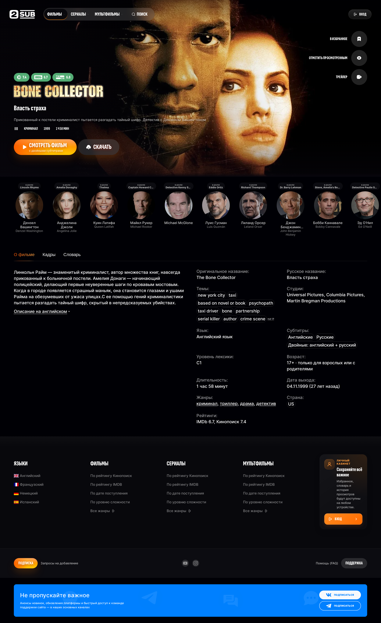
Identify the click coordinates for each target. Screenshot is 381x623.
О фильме (24, 254)
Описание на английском (40, 311)
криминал (206, 403)
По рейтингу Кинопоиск (111, 476)
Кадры (49, 254)
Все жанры (100, 511)
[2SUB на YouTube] (185, 563)
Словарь (72, 254)
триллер (229, 403)
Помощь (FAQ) (327, 563)
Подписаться (344, 594)
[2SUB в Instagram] (195, 563)
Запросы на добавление (59, 563)
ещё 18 (271, 319)
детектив (266, 403)
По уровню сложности (110, 502)
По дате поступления (109, 493)
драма (247, 403)
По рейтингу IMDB (106, 484)
